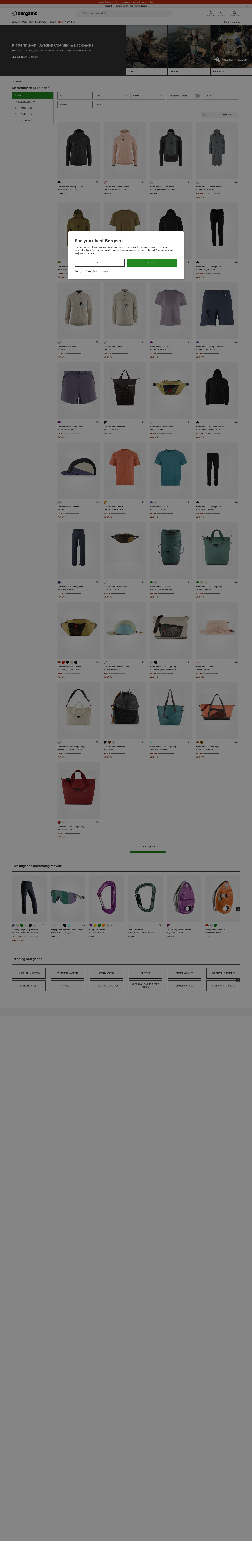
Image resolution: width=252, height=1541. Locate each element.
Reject (100, 262)
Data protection (86, 253)
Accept (152, 262)
